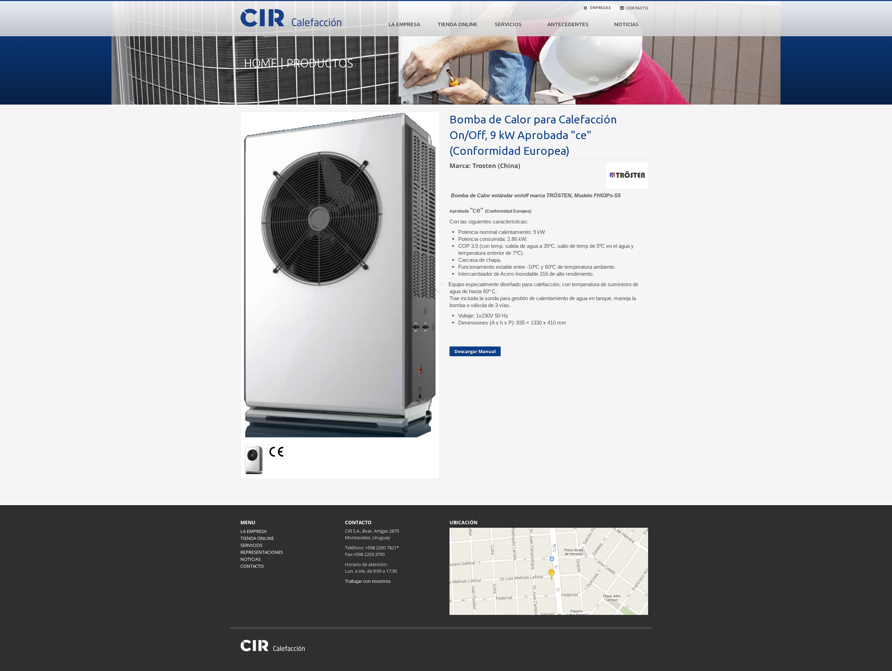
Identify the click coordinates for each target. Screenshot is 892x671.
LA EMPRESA (404, 24)
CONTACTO (252, 566)
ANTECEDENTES (568, 24)
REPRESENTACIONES (261, 552)
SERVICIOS (508, 24)
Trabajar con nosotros (368, 581)
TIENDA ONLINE (457, 24)
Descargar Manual (475, 351)
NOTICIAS (626, 24)
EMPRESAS (600, 8)
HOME (260, 62)
